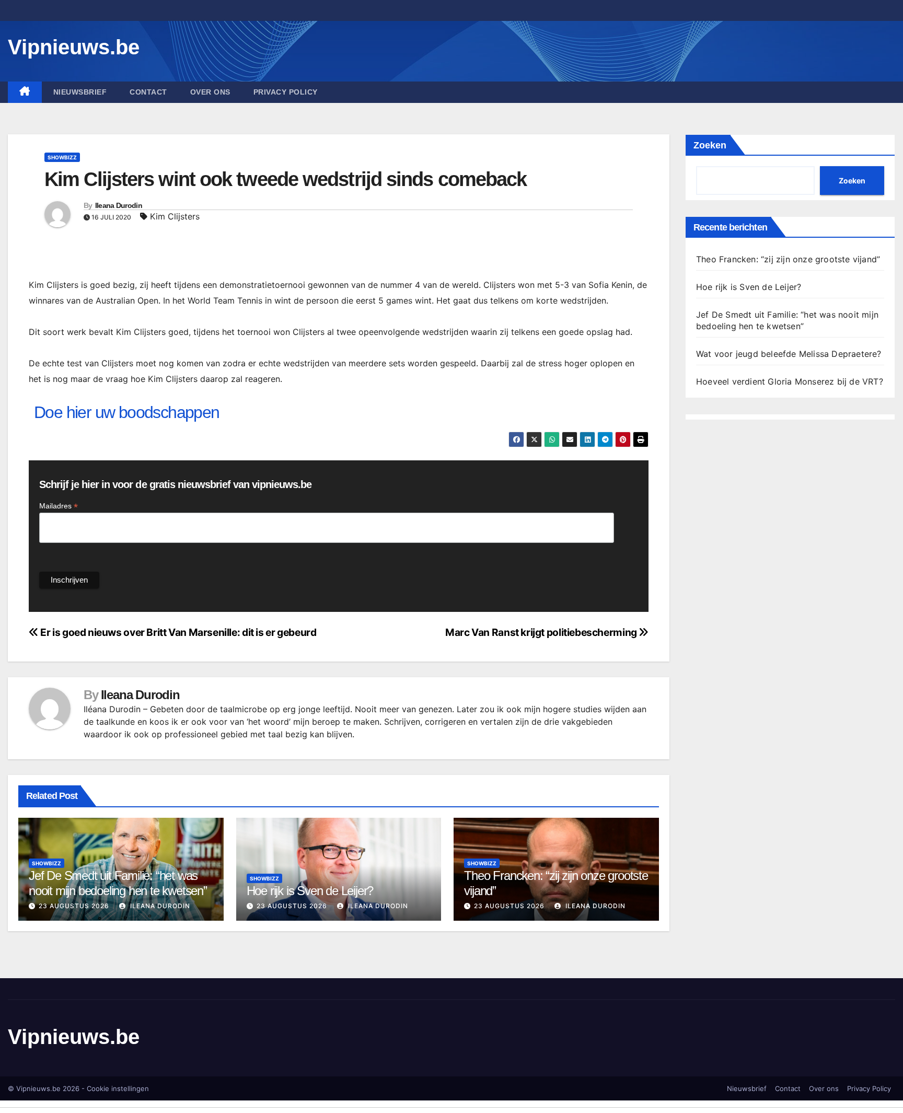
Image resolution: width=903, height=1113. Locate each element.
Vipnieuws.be (74, 47)
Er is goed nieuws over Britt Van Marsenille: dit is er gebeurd (177, 632)
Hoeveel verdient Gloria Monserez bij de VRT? (789, 381)
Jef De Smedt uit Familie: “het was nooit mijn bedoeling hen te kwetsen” (118, 883)
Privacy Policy (285, 92)
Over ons (210, 92)
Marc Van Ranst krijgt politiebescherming (542, 632)
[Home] (25, 92)
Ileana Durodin (118, 205)
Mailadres (58, 506)
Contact (148, 92)
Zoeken (709, 145)
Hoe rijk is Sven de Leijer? (310, 891)
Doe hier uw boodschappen (126, 412)
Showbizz (62, 157)
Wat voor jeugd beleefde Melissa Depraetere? (789, 354)
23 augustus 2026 (74, 906)
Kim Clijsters (175, 216)
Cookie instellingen (118, 1088)
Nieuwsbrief (80, 92)
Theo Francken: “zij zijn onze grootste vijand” (788, 259)
